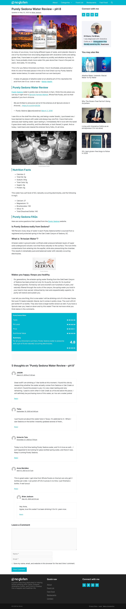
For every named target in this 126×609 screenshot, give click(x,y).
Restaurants (91, 3)
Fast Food (104, 3)
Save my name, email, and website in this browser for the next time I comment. (44, 563)
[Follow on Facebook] (88, 14)
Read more (105, 44)
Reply (16, 398)
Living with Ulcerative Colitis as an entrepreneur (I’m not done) (95, 127)
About (55, 3)
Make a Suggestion (108, 606)
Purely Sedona (17, 92)
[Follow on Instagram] (92, 14)
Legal (100, 606)
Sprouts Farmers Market (38, 95)
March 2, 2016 (46, 111)
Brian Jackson (36, 12)
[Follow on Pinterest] (96, 14)
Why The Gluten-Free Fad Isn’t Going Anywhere (96, 102)
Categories (65, 3)
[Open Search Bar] (111, 2)
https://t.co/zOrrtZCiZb (31, 106)
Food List (79, 3)
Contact (50, 599)
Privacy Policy (93, 606)
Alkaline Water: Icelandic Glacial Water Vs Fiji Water (94, 77)
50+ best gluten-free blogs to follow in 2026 (96, 152)
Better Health (47, 82)
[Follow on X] (83, 14)
